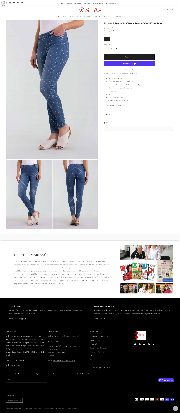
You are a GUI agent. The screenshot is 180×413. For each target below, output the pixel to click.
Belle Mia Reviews (13, 365)
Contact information (72, 408)
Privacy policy (38, 408)
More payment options (129, 69)
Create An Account (97, 352)
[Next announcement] (123, 3)
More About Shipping (17, 318)
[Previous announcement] (57, 3)
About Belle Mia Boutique (99, 336)
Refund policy (28, 408)
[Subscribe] (44, 379)
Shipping (107, 31)
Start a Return (95, 360)
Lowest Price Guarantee (15, 360)
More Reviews (95, 340)
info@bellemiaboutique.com (64, 361)
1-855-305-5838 (54, 341)
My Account (94, 356)
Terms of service (48, 408)
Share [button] (108, 123)
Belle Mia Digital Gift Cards (100, 368)
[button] (8, 9)
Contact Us (94, 344)
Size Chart (108, 114)
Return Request (100, 318)
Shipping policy (60, 408)
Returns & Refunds (97, 364)
